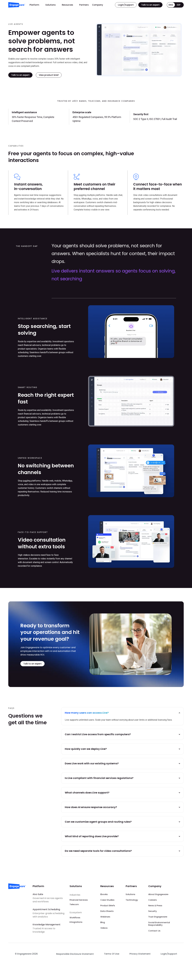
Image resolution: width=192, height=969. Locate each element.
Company (97, 4)
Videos (104, 927)
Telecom (74, 904)
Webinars (105, 916)
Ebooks (104, 894)
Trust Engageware (157, 916)
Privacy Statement (140, 953)
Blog (102, 922)
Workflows (75, 917)
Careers (152, 899)
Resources (67, 4)
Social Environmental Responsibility (159, 923)
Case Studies (107, 899)
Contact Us (154, 930)
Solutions (50, 4)
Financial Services (79, 899)
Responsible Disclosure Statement (75, 953)
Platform (34, 4)
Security (152, 911)
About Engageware (158, 894)
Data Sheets (107, 911)
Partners (84, 4)
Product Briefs (107, 905)
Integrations (76, 922)
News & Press (155, 905)
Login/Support (169, 953)
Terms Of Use (111, 953)
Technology (132, 899)
